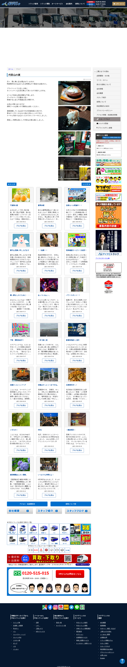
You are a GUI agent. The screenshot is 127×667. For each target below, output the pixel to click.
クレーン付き (17, 637)
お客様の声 (103, 637)
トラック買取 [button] (45, 4)
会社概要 (100, 93)
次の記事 (86, 184)
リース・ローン (102, 80)
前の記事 (12, 184)
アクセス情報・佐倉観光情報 (107, 115)
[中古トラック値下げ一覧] (86, 539)
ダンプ (15, 643)
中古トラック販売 (81, 622)
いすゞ (38, 625)
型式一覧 (59, 622)
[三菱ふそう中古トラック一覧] (41, 550)
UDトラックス (40, 631)
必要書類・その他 (103, 76)
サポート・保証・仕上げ (107, 628)
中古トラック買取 (81, 625)
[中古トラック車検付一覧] (75, 539)
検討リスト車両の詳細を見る (112, 137)
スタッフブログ (104, 119)
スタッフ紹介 (101, 97)
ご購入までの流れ (105, 631)
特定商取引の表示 (103, 106)
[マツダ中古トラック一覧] (57, 550)
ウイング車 (16, 622)
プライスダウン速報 (104, 128)
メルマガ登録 (103, 123)
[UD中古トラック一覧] (46, 550)
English (102, 658)
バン (14, 631)
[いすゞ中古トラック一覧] (35, 550)
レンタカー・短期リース (84, 643)
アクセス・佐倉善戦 (26, 504)
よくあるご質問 (105, 634)
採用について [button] (80, 4)
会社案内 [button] (69, 4)
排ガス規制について (104, 84)
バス (14, 646)
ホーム (10, 69)
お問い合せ (103, 655)
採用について (70, 504)
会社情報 (100, 89)
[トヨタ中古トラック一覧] (51, 550)
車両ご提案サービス (82, 640)
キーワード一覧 (61, 625)
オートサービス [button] (57, 4)
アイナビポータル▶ (103, 258)
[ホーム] (11, 4)
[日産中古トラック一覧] (62, 550)
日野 (37, 622)
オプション (79, 634)
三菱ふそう (39, 628)
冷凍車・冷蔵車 (18, 625)
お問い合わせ (120, 4)
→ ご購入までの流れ (101, 71)
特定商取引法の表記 (106, 649)
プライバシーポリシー (105, 110)
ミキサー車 (16, 640)
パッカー (16, 649)
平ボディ (16, 628)
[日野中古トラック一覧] (30, 550)
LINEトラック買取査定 (83, 628)
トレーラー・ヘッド (19, 634)
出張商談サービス (81, 637)
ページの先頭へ (122, 662)
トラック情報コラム (106, 640)
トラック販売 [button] (33, 4)
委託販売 (79, 631)
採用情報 (103, 625)
